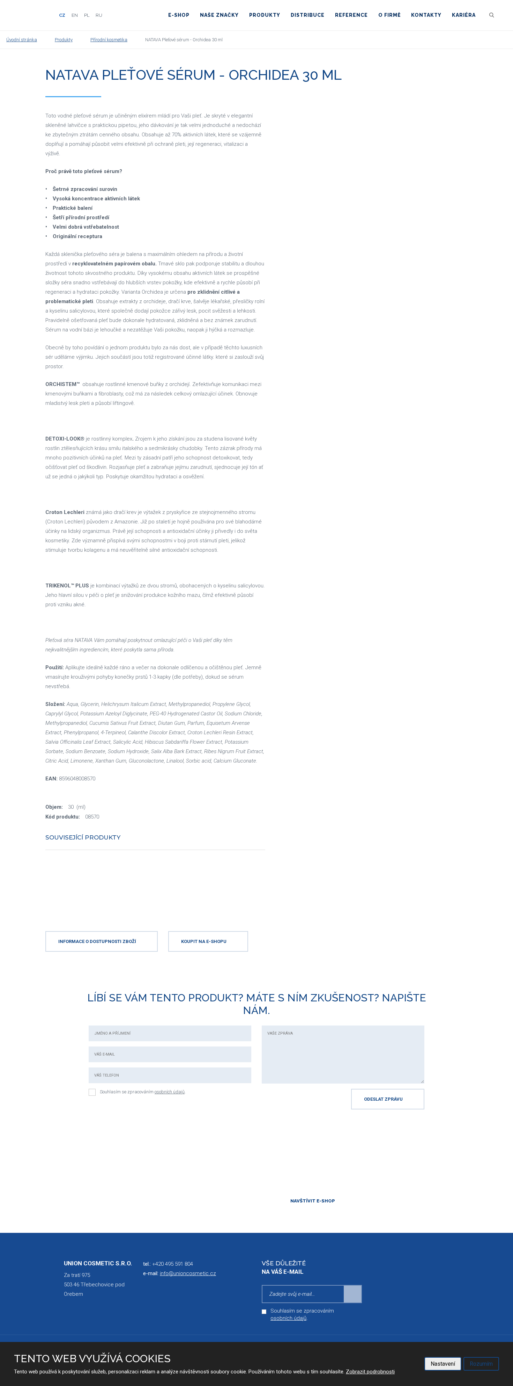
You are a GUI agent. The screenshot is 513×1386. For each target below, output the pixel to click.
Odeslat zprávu (383, 1099)
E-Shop (178, 15)
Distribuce (308, 15)
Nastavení (443, 1363)
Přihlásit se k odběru (353, 1294)
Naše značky (219, 15)
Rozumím (481, 1363)
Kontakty (426, 15)
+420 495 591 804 (172, 1264)
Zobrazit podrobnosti (370, 1372)
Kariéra (464, 15)
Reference (351, 15)
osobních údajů (170, 1091)
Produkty (264, 15)
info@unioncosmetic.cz (188, 1273)
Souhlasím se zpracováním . (143, 1091)
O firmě (389, 15)
